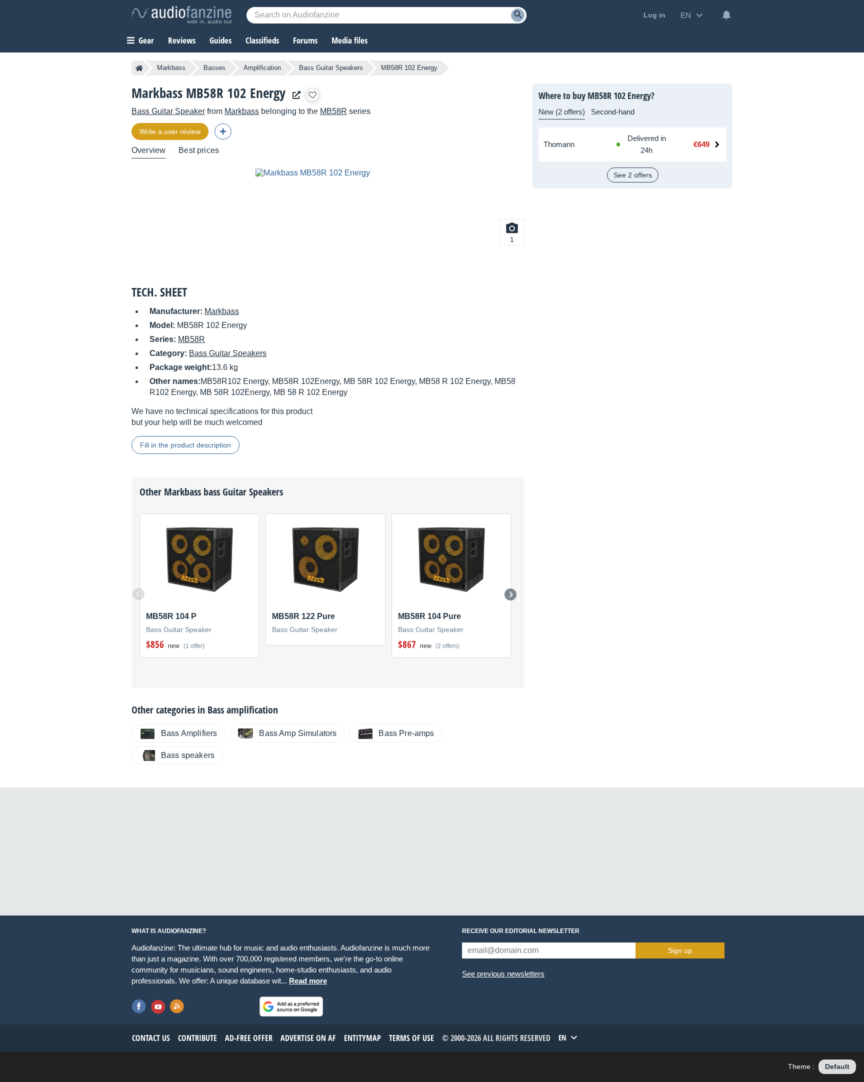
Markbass (171, 68)
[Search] (517, 15)
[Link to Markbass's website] (294, 95)
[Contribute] (223, 132)
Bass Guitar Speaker (168, 111)
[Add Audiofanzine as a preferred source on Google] (291, 1006)
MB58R (333, 111)
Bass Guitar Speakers (331, 68)
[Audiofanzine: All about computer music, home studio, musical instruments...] (182, 15)
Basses (215, 68)
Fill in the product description (185, 445)
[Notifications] (726, 15)
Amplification (262, 68)
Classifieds (262, 40)
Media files (350, 40)
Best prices (198, 150)
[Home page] (139, 68)
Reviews (182, 40)
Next (510, 594)
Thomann (559, 144)
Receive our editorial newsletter (521, 931)
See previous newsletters (503, 974)
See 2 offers (633, 175)
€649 (702, 144)
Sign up (680, 950)
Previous (138, 594)
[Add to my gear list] (312, 95)
